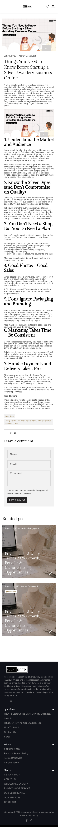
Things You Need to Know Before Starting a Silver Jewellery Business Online (28, 422)
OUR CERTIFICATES (14, 792)
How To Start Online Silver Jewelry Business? (27, 713)
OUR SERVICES (12, 797)
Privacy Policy (11, 762)
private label (11, 591)
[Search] (47, 6)
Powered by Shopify (29, 815)
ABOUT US (10, 779)
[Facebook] (6, 433)
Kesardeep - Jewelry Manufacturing (37, 812)
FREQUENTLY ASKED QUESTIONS (22, 722)
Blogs (7, 736)
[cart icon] (53, 6)
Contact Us (10, 732)
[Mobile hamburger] (6, 6)
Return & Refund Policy (16, 753)
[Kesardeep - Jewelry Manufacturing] (27, 6)
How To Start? (11, 727)
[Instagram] (11, 701)
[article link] (50, 573)
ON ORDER (10, 802)
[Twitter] (11, 433)
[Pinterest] (15, 433)
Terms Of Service (13, 757)
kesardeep (9, 416)
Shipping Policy (12, 748)
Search (7, 718)
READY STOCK (12, 774)
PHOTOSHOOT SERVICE (17, 788)
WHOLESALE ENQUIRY (16, 783)
